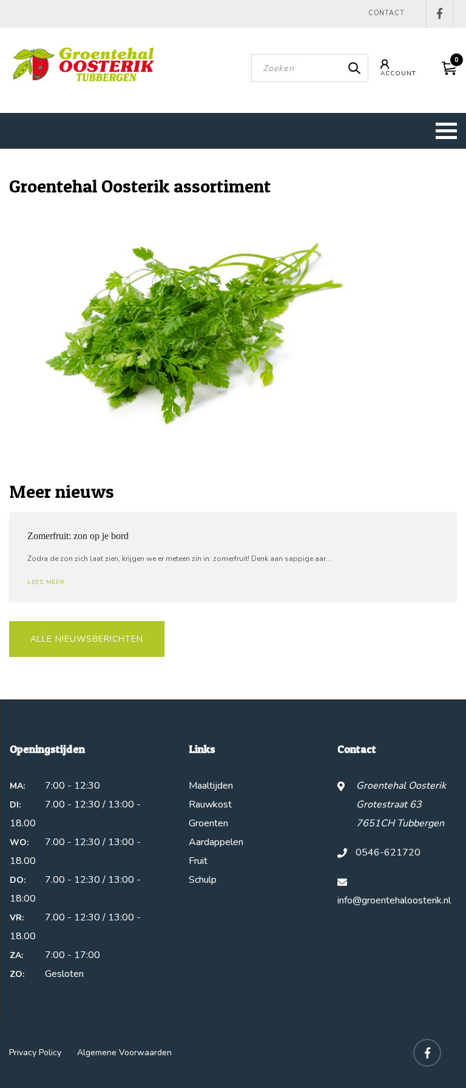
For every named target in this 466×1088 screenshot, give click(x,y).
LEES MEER (45, 582)
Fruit (198, 861)
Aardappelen (216, 842)
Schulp (203, 879)
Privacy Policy (35, 1052)
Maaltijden (211, 785)
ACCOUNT (398, 73)
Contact (386, 13)
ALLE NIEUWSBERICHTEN (86, 639)
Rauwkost (210, 804)
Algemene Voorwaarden (124, 1052)
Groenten (208, 823)
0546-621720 (388, 852)
